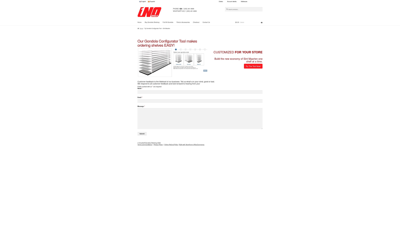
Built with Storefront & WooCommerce (191, 145)
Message (141, 106)
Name (140, 88)
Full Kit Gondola (168, 22)
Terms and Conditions (145, 145)
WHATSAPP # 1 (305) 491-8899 (185, 11)
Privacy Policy (158, 145)
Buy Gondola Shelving (152, 22)
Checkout (196, 22)
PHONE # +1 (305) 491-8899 (183, 9)
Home (139, 22)
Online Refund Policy (171, 145)
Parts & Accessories (183, 22)
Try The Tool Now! (253, 66)
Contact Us (206, 22)
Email (140, 97)
